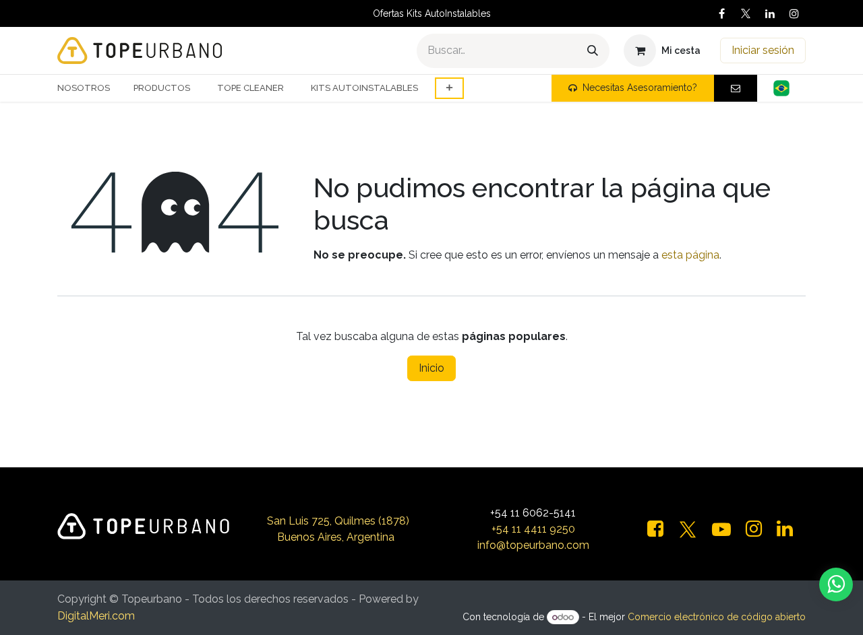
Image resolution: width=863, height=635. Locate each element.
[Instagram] (794, 13)
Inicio (431, 368)
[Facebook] (721, 13)
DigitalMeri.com (96, 615)
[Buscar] (592, 51)
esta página (690, 254)
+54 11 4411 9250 (533, 529)
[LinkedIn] (770, 13)
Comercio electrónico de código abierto (717, 616)
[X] (745, 13)
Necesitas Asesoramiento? (640, 87)
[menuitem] (88, 88)
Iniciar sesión (763, 50)
